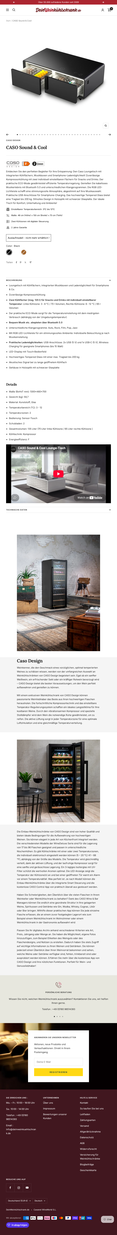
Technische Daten (16, 510)
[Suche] (13, 10)
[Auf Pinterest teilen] (20, 262)
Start (8, 20)
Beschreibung (14, 280)
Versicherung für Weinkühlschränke (90, 1156)
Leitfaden (85, 1114)
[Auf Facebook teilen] (16, 262)
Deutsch (38, 1200)
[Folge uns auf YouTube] (27, 1187)
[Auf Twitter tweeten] (25, 262)
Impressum (49, 1108)
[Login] (102, 10)
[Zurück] (7, 135)
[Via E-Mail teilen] (30, 262)
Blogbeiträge (87, 1164)
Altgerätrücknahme (90, 1131)
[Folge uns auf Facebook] (10, 1187)
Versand (84, 1125)
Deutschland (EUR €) (18, 1200)
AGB (82, 1143)
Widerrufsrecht (88, 1148)
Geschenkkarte (88, 1170)
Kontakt (84, 1102)
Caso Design (13, 140)
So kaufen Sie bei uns (92, 1108)
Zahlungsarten (88, 1120)
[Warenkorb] (109, 9)
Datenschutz (87, 1137)
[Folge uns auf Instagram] (18, 1187)
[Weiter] (109, 135)
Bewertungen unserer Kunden (55, 1116)
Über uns (48, 1102)
